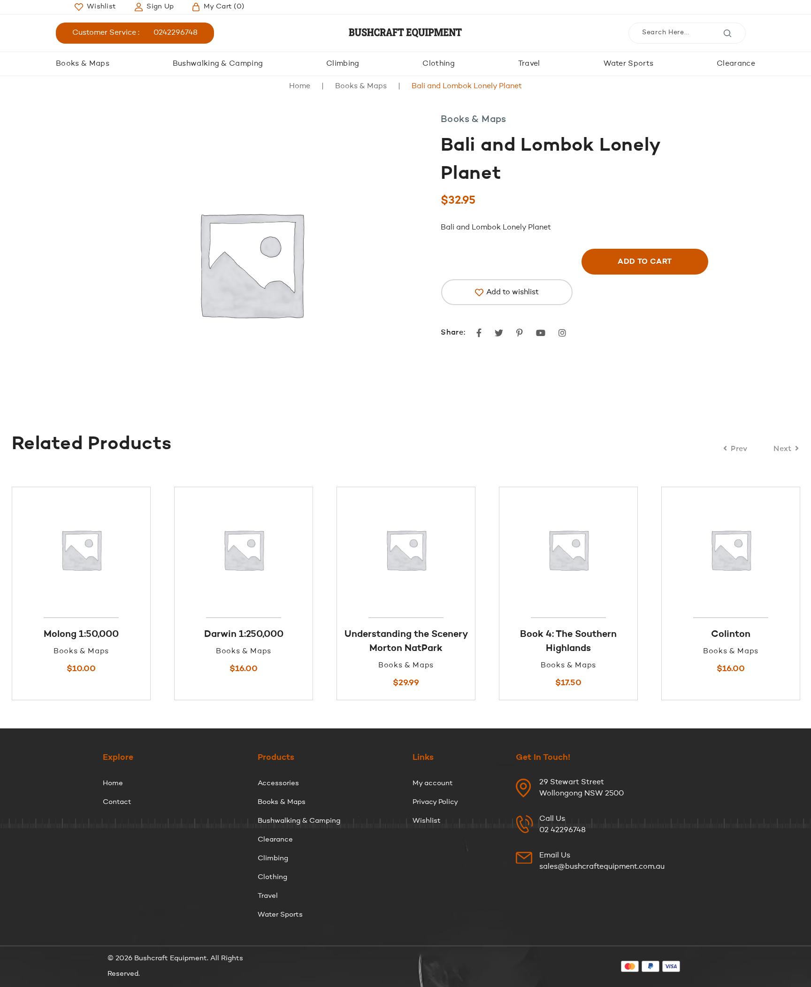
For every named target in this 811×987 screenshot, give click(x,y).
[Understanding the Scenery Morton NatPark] (268, 549)
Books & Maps (82, 64)
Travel (529, 64)
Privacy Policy (435, 802)
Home (299, 86)
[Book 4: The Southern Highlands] (430, 549)
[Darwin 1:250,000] (105, 549)
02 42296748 (562, 830)
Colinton (592, 634)
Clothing (438, 64)
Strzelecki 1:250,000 (755, 634)
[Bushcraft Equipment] (405, 33)
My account (433, 783)
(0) (224, 6)
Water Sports (629, 64)
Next (782, 449)
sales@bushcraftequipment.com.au (602, 867)
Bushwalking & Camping (218, 64)
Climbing (343, 64)
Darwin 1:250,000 (105, 634)
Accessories (278, 783)
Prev (739, 449)
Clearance (736, 64)
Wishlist (427, 821)
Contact (117, 802)
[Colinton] (592, 549)
